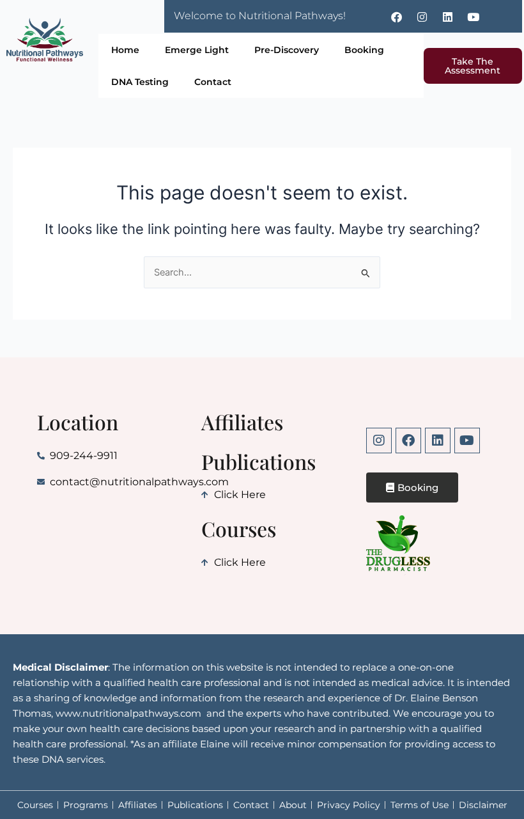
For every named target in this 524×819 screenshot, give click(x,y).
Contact (212, 82)
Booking (364, 50)
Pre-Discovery (286, 50)
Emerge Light (197, 50)
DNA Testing (140, 82)
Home (125, 50)
